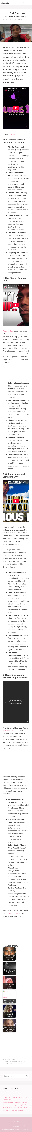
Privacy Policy (5, 1120)
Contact (28, 1120)
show (13, 134)
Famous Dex (8, 331)
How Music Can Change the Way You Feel (15, 1105)
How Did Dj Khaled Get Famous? (13, 1063)
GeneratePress (25, 1129)
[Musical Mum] (5, 2)
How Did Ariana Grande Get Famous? (15, 1061)
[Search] (26, 1076)
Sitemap (13, 1120)
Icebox (9, 913)
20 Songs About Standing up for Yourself (15, 1107)
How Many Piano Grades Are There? (13, 1110)
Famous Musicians (10, 1059)
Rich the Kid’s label (11, 731)
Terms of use (20, 1120)
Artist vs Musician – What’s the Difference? (16, 1102)
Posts (19, 1121)
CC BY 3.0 (17, 913)
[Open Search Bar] (24, 2)
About (14, 1121)
